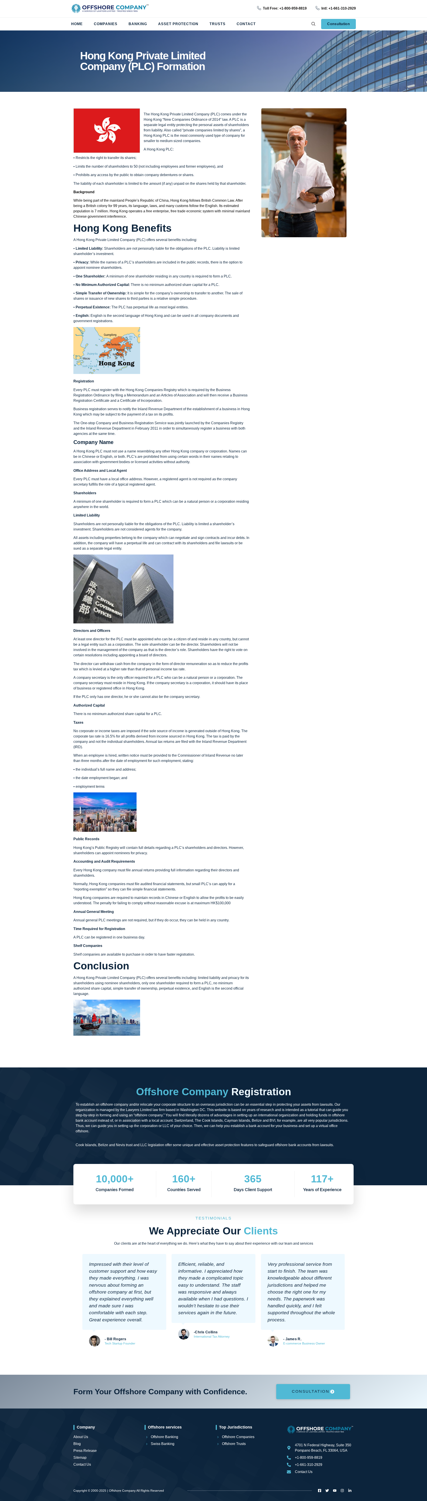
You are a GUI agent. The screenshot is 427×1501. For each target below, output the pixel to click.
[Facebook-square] (319, 1490)
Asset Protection (178, 24)
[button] (313, 24)
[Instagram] (342, 1490)
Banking (138, 24)
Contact (246, 24)
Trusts (217, 24)
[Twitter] (327, 1490)
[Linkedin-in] (350, 1490)
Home (77, 24)
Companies (105, 24)
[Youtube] (334, 1490)
